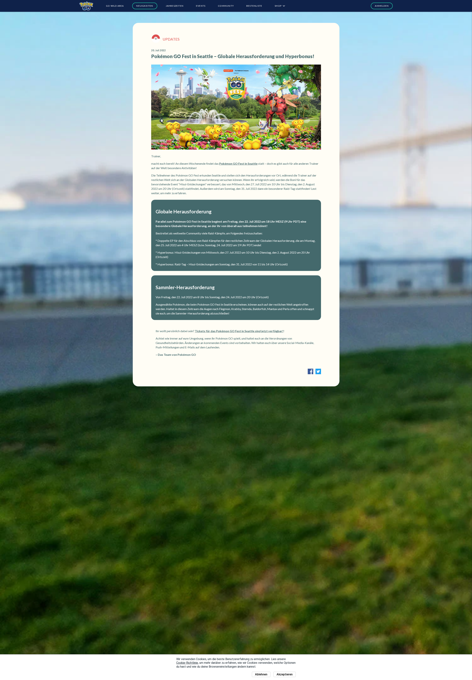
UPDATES (171, 39)
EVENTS (200, 5)
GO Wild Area (115, 5)
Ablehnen (261, 674)
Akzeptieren (285, 674)
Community (226, 5)
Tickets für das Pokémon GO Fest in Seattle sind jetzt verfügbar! (239, 331)
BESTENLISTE (254, 5)
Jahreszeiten (174, 5)
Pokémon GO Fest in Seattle (238, 163)
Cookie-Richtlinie (187, 663)
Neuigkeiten (144, 5)
